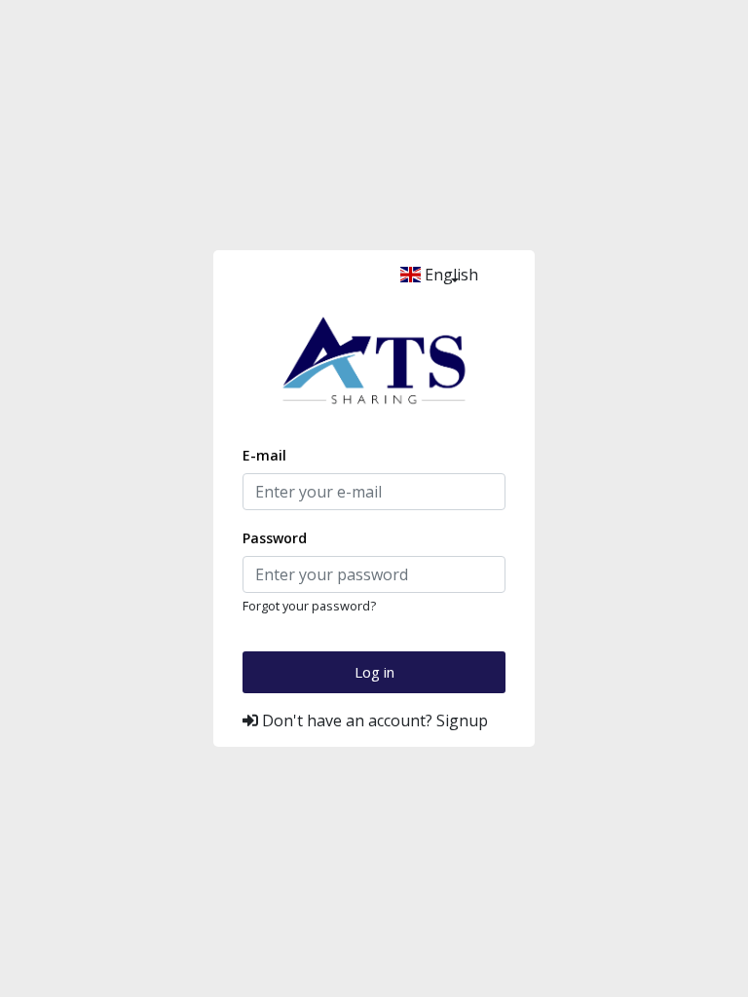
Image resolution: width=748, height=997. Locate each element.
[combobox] (454, 274)
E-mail (264, 455)
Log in (374, 672)
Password (275, 538)
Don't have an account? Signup (373, 720)
